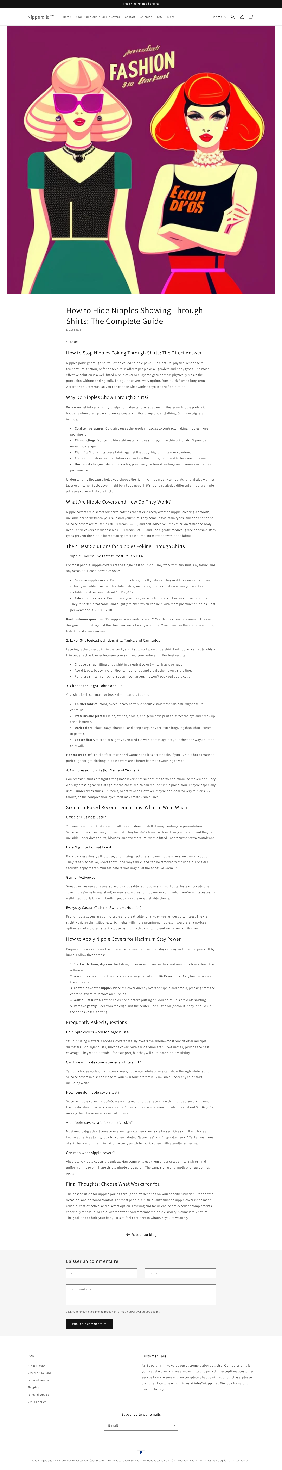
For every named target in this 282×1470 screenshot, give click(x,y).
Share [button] (74, 342)
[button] (232, 16)
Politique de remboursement (123, 1460)
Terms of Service (38, 1380)
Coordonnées (243, 1460)
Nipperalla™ (48, 1460)
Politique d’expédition (219, 1460)
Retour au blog (144, 1234)
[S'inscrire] (173, 1426)
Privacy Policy (36, 1365)
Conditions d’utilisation (190, 1460)
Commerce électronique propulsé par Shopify (79, 1460)
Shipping (33, 1387)
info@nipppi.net (206, 1383)
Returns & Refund (39, 1373)
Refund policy (36, 1402)
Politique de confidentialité (158, 1460)
